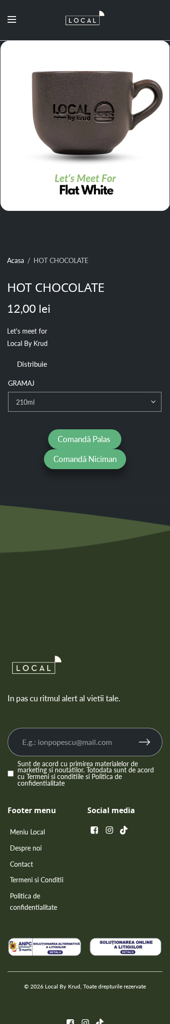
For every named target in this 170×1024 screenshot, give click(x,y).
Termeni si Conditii (36, 880)
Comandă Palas (85, 439)
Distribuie (32, 364)
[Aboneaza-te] (150, 742)
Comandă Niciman (85, 459)
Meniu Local (27, 832)
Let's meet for (27, 331)
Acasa (15, 260)
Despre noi (26, 848)
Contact (21, 864)
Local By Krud (27, 343)
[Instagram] (109, 829)
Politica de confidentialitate (33, 901)
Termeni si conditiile (55, 776)
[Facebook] (94, 829)
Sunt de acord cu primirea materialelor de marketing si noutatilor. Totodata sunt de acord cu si (85, 774)
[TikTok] (124, 829)
